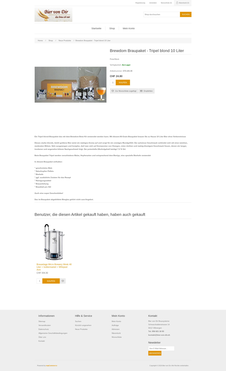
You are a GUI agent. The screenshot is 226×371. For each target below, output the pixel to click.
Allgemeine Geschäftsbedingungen (52, 333)
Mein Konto (129, 28)
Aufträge (115, 325)
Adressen (116, 329)
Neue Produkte (81, 329)
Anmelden (153, 3)
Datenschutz (43, 329)
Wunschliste (117, 337)
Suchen (78, 321)
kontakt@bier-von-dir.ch (159, 335)
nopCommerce (51, 366)
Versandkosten (44, 325)
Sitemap (41, 321)
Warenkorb (116, 333)
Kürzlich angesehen (83, 325)
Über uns (42, 337)
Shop (112, 28)
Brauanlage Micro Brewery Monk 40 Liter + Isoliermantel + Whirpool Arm (54, 267)
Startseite (96, 28)
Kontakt (41, 341)
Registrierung (140, 3)
